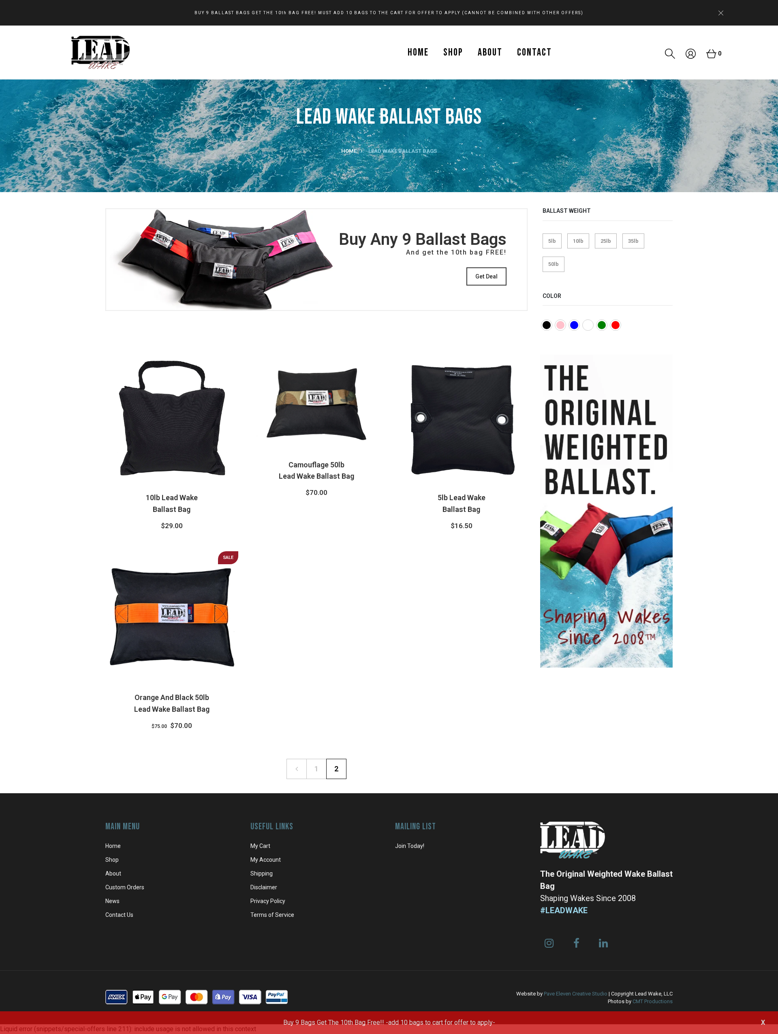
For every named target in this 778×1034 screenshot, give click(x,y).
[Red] (615, 325)
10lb (578, 241)
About (490, 52)
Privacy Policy (267, 901)
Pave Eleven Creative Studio (575, 994)
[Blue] (574, 325)
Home (418, 52)
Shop (453, 52)
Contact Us (119, 915)
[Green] (602, 325)
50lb (553, 264)
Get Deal (486, 276)
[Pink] (560, 325)
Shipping (261, 873)
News (112, 901)
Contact (534, 52)
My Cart (260, 846)
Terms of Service (272, 915)
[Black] (547, 325)
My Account (265, 859)
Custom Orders (124, 887)
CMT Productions (653, 1001)
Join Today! (409, 846)
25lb (606, 241)
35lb (633, 241)
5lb (552, 241)
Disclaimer (263, 887)
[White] (588, 325)
